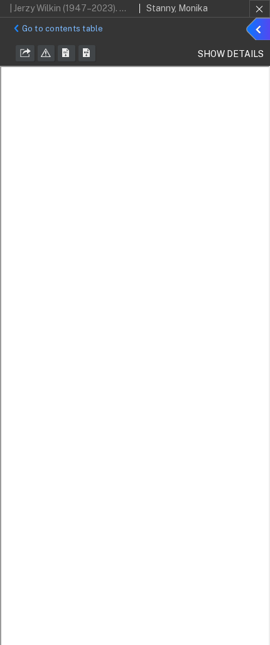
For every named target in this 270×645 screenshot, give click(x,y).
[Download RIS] (66, 53)
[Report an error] (46, 53)
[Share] (25, 53)
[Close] (259, 9)
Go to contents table (63, 28)
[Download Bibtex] (87, 53)
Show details (260, 30)
